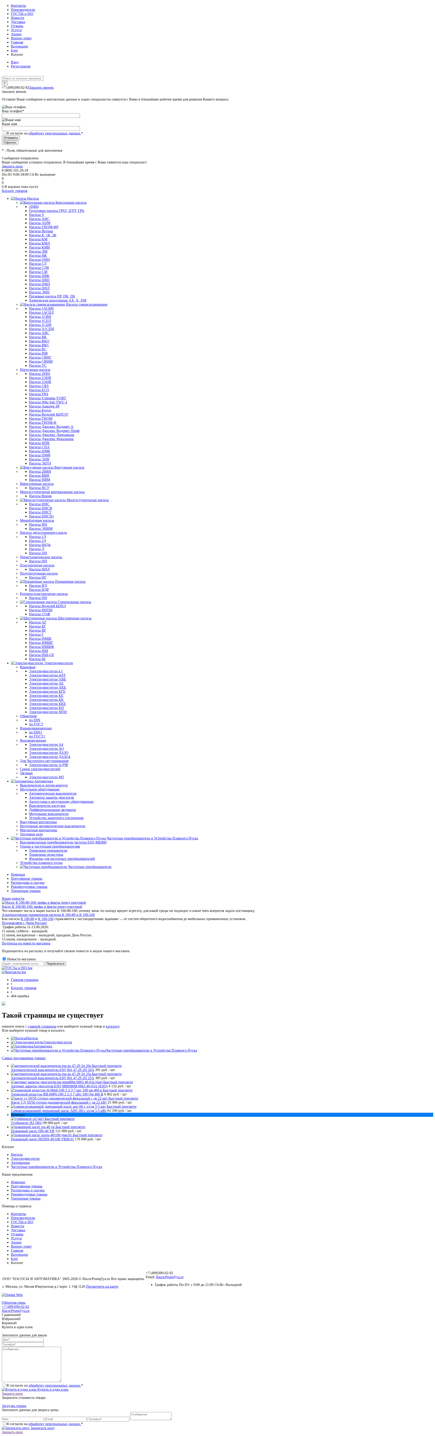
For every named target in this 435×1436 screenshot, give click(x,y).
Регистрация (20, 66)
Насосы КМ (38, 239)
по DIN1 (35, 732)
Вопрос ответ (21, 38)
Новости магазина (21, 959)
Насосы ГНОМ (40, 418)
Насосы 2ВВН (40, 471)
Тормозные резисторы (46, 854)
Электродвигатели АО (46, 748)
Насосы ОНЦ (39, 259)
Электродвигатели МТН (48, 712)
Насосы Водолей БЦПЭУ (48, 414)
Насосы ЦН (38, 553)
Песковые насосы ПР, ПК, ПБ (52, 296)
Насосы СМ (38, 272)
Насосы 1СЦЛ (40, 321)
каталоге (112, 1026)
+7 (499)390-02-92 (15, 1307)
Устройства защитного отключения (56, 818)
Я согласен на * (44, 1385)
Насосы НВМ (39, 480)
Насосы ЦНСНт (41, 516)
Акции (16, 34)
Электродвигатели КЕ (46, 696)
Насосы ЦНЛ (39, 288)
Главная (17, 42)
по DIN (34, 720)
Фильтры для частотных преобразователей (62, 859)
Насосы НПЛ (39, 569)
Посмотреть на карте (102, 1286)
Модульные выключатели (49, 814)
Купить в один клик (52, 1389)
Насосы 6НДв (40, 545)
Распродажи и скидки (28, 883)
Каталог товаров (14, 191)
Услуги (16, 30)
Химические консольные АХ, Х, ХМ (57, 300)
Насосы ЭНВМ (41, 528)
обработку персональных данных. (55, 133)
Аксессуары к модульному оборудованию (61, 801)
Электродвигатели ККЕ (47, 704)
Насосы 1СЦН (40, 325)
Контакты (18, 5)
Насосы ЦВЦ (39, 280)
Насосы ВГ (37, 630)
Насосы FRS (38, 394)
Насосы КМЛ (39, 243)
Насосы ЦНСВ (40, 508)
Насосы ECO (39, 390)
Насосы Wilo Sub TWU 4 (48, 402)
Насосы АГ (37, 622)
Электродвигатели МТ (46, 777)
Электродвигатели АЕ (46, 683)
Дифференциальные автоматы (52, 810)
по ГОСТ (36, 724)
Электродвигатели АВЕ (47, 679)
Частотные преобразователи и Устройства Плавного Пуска (151, 1050)
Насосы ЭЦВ (39, 459)
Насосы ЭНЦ (39, 292)
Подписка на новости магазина (26, 943)
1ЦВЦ (34, 207)
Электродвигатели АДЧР (48, 765)
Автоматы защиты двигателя (51, 797)
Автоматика (42, 1046)
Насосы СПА (39, 447)
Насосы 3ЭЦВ (40, 382)
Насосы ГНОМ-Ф (42, 422)
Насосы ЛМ (38, 251)
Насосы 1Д (37, 537)
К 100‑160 (45, 919)
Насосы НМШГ (41, 643)
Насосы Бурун (40, 410)
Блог (14, 50)
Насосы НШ (38, 651)
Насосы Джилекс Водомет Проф (54, 431)
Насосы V (36, 215)
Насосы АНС (39, 219)
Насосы (32, 1038)
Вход (15, 62)
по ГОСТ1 (37, 736)
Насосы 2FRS (39, 374)
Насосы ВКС (39, 345)
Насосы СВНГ (40, 357)
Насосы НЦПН (41, 610)
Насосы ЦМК (39, 451)
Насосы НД (38, 585)
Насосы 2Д (37, 541)
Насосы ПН (38, 598)
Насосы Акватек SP (44, 406)
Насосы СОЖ (39, 614)
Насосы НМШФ (41, 647)
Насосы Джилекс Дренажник (51, 435)
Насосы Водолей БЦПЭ (47, 606)
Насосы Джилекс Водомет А (51, 427)
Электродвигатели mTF (47, 675)
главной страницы (42, 1026)
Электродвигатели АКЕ (47, 687)
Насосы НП (38, 561)
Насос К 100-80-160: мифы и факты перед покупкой (42, 907)
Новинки (18, 874)
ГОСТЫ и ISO (22, 14)
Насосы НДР (39, 590)
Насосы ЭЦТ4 (40, 463)
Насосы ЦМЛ (39, 284)
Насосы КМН (39, 247)
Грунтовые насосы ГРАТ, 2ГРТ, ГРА (56, 211)
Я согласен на (44, 133)
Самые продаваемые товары (24, 1058)
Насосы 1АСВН (41, 308)
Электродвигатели (57, 1042)
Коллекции (19, 46)
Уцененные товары (26, 891)
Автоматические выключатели (53, 793)
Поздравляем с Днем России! (24, 923)
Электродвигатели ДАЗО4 (49, 757)
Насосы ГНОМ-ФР (43, 227)
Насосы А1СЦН (41, 329)
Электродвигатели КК (46, 700)
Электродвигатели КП (46, 708)
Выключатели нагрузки (47, 806)
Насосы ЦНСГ (40, 512)
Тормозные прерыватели (48, 850)
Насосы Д (36, 549)
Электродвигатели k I (46, 671)
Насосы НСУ (39, 488)
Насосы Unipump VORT (47, 398)
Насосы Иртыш (41, 231)
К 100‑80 (27, 919)
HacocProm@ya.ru (170, 1277)
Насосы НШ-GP (41, 655)
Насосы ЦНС (39, 504)
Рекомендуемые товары (29, 887)
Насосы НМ (38, 353)
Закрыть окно (12, 166)
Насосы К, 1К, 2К (42, 235)
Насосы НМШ (40, 638)
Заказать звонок (41, 87)
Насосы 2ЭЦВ (40, 378)
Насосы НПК (39, 443)
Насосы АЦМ (39, 223)
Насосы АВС (39, 333)
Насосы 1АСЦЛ (41, 312)
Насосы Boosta (40, 496)
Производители (23, 10)
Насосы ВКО (39, 341)
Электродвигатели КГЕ (47, 691)
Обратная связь (13, 1302)
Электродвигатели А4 (46, 744)
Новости (17, 18)
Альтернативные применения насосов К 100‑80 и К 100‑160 (48, 915)
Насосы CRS (39, 386)
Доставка (18, 22)
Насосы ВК (38, 337)
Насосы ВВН (39, 475)
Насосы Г (36, 634)
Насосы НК (38, 255)
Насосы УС (38, 365)
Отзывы (17, 26)
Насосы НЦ (38, 524)
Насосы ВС (38, 349)
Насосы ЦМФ (40, 455)
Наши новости (13, 898)
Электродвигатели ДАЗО (48, 753)
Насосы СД (37, 264)
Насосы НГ (37, 577)
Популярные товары (26, 878)
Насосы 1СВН (40, 317)
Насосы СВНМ (41, 361)
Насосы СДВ (39, 268)
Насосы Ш (37, 659)
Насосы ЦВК (39, 276)
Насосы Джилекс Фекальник (51, 439)
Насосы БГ (37, 626)
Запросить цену (42, 1428)
